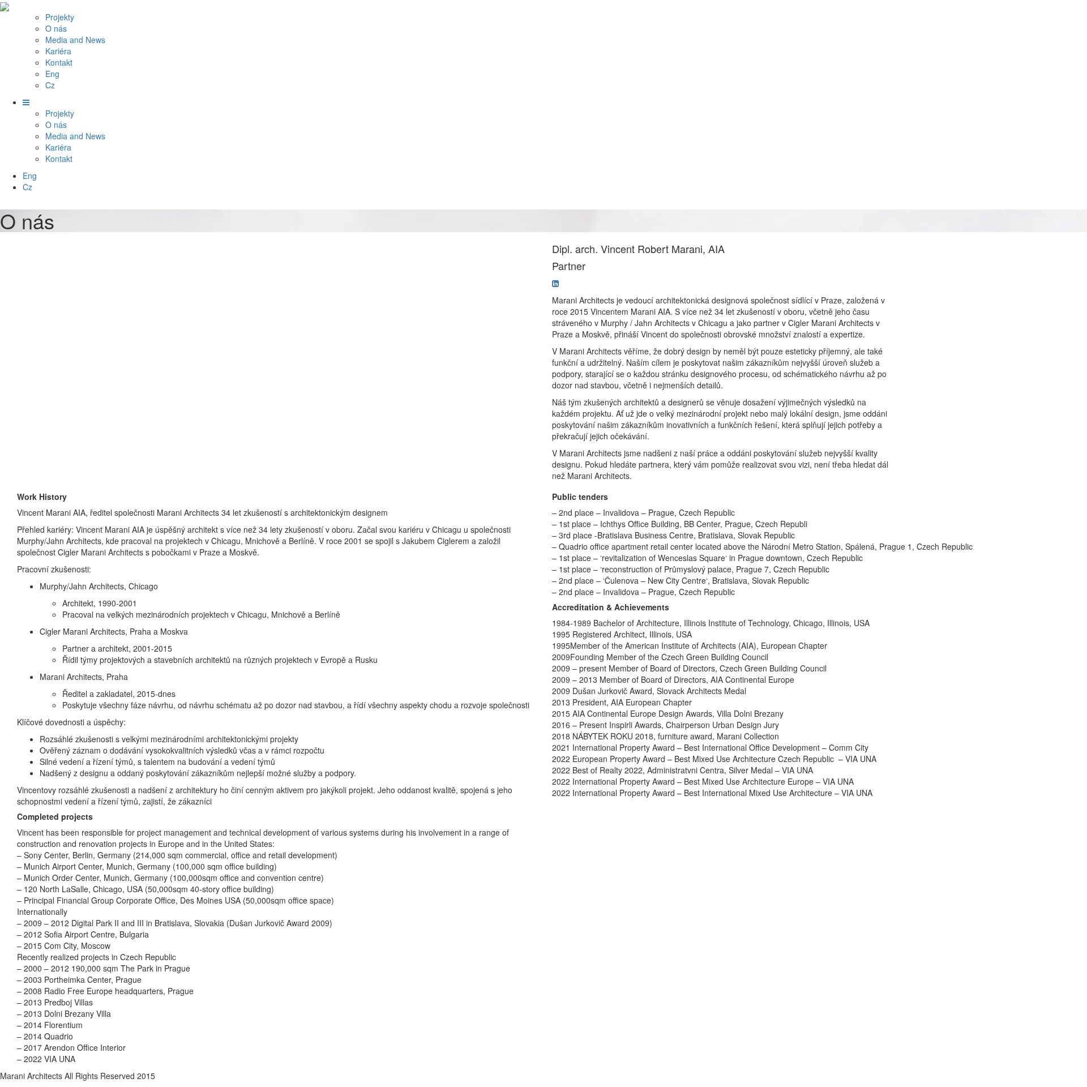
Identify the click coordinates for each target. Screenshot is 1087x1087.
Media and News (75, 39)
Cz (50, 85)
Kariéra (58, 51)
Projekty (59, 17)
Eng (52, 73)
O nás (56, 28)
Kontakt (58, 62)
